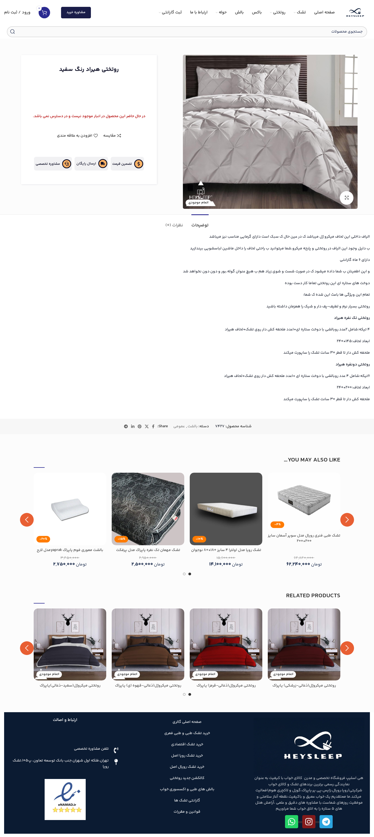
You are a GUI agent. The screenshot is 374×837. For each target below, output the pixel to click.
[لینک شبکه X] (146, 426)
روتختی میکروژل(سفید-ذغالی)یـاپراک (70, 686)
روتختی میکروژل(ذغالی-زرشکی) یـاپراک (304, 686)
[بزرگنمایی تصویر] (346, 198)
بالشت (193, 426)
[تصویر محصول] (148, 509)
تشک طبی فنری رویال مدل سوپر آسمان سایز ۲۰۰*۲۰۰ (304, 538)
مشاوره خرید (76, 12)
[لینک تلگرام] (126, 426)
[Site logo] (355, 13)
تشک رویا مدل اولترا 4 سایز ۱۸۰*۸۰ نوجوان (226, 550)
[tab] (200, 222)
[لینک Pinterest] (139, 426)
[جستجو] (12, 31)
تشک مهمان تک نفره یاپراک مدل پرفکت (148, 550)
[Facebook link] (153, 426)
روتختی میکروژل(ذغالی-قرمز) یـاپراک (226, 686)
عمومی (179, 426)
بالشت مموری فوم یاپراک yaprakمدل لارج (70, 550)
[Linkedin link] (133, 426)
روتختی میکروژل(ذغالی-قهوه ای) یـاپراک (148, 686)
